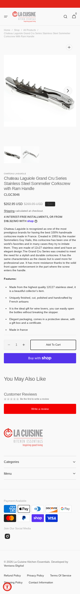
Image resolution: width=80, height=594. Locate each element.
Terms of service (60, 575)
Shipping (9, 210)
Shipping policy (13, 582)
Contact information (41, 582)
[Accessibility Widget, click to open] (7, 586)
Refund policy (12, 575)
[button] (6, 16)
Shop (17, 30)
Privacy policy (35, 575)
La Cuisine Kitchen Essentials (32, 561)
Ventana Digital (14, 565)
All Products (29, 30)
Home (7, 30)
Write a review (40, 408)
